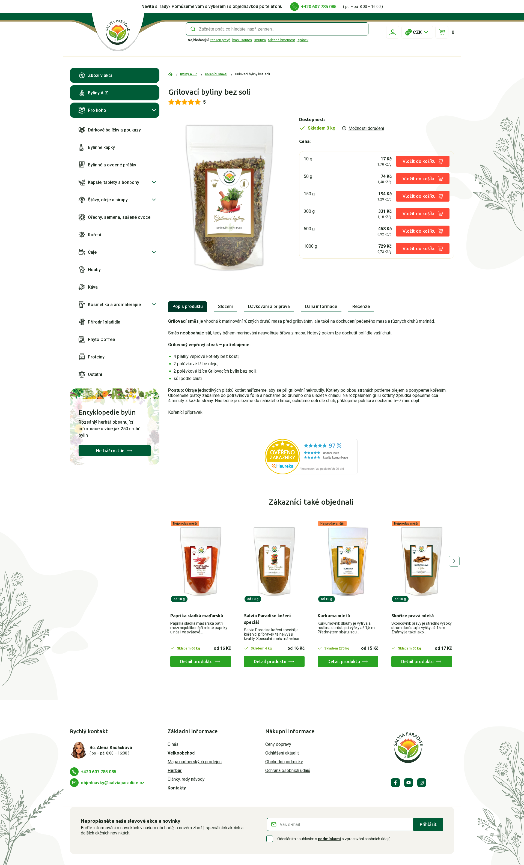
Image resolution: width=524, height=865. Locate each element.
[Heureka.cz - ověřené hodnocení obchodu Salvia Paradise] (311, 456)
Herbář (175, 770)
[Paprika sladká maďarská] (200, 561)
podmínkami (329, 839)
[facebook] (395, 782)
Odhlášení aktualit (282, 753)
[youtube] (408, 782)
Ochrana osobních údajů (287, 770)
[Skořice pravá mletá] (421, 561)
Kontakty (177, 788)
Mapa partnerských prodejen (195, 761)
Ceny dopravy (278, 744)
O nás (173, 744)
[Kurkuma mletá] (347, 561)
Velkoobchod (181, 753)
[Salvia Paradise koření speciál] (274, 561)
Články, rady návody (186, 779)
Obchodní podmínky (284, 761)
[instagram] (421, 782)
